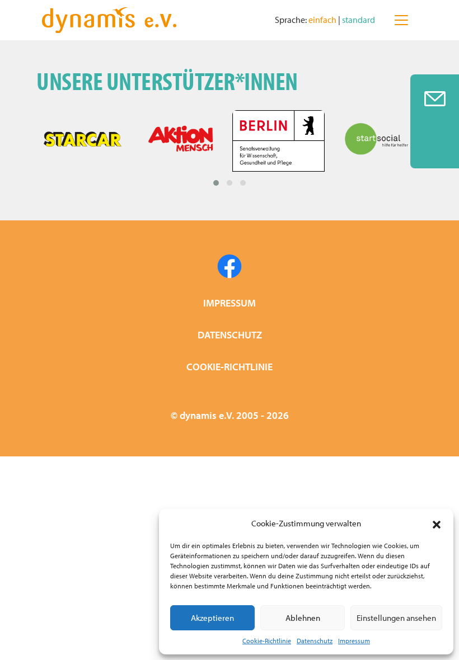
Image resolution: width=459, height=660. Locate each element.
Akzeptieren (212, 617)
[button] (436, 523)
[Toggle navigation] (401, 20)
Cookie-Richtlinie (266, 641)
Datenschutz (314, 641)
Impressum (354, 641)
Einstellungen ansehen (396, 617)
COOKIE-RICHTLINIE (229, 366)
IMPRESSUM (229, 302)
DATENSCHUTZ (230, 334)
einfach (323, 19)
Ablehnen (302, 617)
